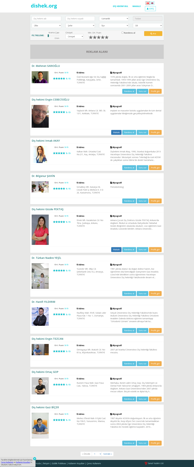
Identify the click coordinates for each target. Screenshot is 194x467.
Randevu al (129, 32)
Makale (116, 132)
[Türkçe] (148, 3)
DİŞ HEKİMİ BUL (120, 6)
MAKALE (137, 6)
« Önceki (86, 453)
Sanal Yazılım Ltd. (155, 463)
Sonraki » (107, 453)
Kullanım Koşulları (76, 463)
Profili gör (155, 91)
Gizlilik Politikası (59, 463)
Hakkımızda (35, 463)
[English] (152, 3)
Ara (154, 33)
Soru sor (142, 91)
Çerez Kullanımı (94, 463)
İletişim (46, 463)
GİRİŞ (151, 8)
